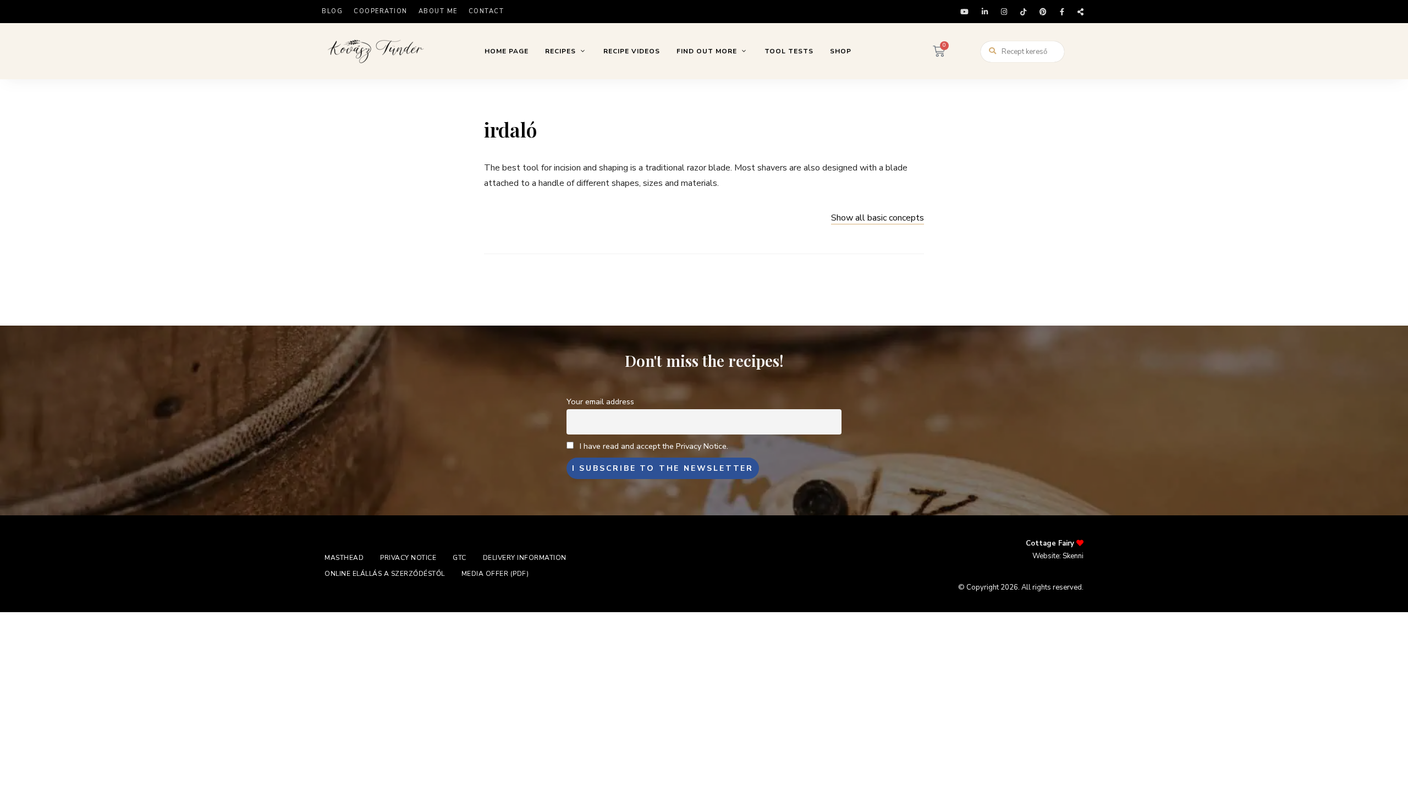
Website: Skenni (1058, 556)
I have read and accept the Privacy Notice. (654, 446)
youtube (964, 12)
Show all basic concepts (877, 218)
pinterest (1043, 12)
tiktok (1023, 12)
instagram (1004, 12)
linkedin (984, 12)
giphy (1080, 12)
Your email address (600, 401)
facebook (1062, 12)
